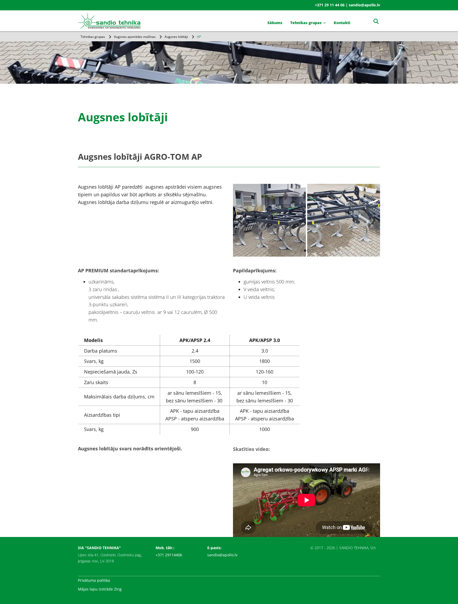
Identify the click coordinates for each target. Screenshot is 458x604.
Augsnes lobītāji (176, 36)
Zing (118, 589)
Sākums (274, 22)
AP (199, 36)
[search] (376, 21)
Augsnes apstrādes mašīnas (135, 36)
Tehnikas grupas (306, 22)
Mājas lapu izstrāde (95, 589)
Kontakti (342, 22)
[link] (308, 23)
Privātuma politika (94, 580)
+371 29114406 (169, 554)
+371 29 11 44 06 (330, 4)
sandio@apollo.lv (222, 554)
